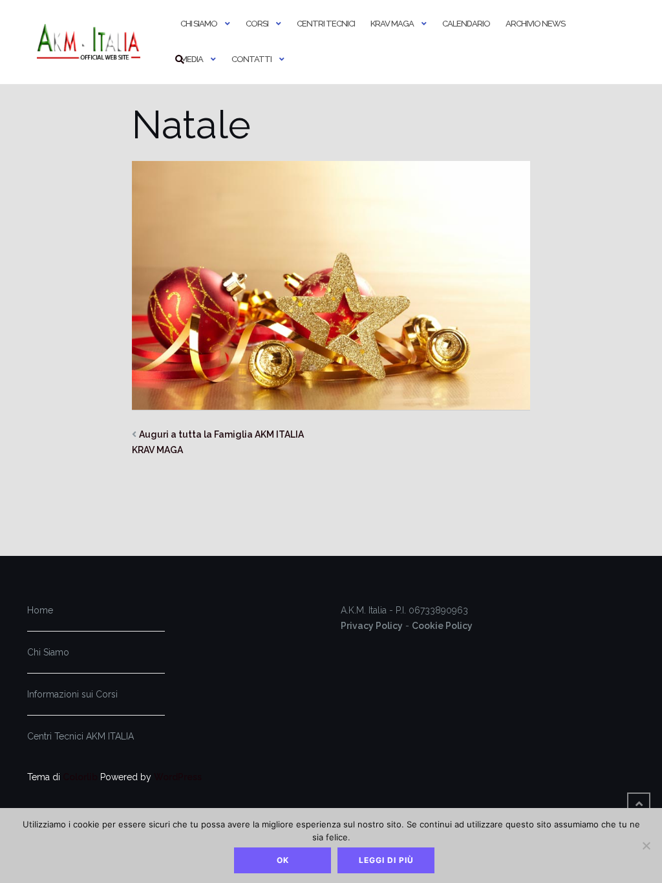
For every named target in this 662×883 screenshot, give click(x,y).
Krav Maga (392, 23)
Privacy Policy (372, 626)
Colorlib (80, 777)
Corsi (257, 23)
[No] (645, 845)
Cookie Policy (442, 626)
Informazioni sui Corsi (72, 694)
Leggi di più (386, 860)
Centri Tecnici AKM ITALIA (80, 736)
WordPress (178, 777)
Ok (283, 860)
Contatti (251, 59)
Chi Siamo (198, 23)
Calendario (466, 23)
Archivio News (535, 23)
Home (40, 610)
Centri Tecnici (326, 23)
